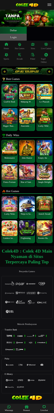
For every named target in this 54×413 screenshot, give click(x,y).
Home (6, 48)
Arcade (19, 59)
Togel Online (44, 60)
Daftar (13, 30)
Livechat (44, 410)
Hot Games (19, 48)
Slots (33, 48)
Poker (32, 59)
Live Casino (46, 48)
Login (13, 37)
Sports (6, 59)
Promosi (26, 410)
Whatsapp (9, 410)
